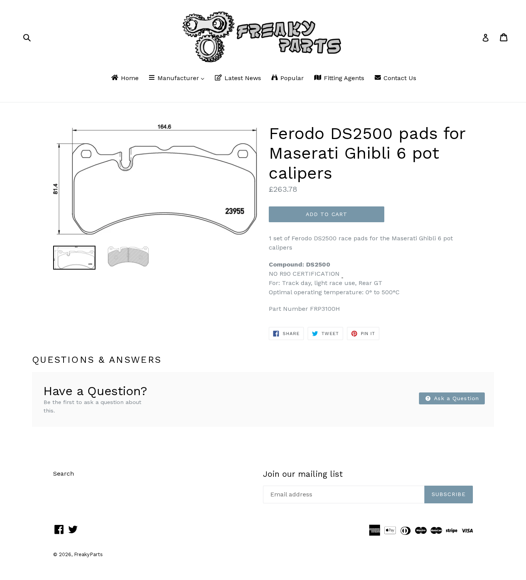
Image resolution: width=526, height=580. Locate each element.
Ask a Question (455, 398)
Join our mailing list (303, 474)
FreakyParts (88, 554)
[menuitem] (124, 78)
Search (63, 473)
